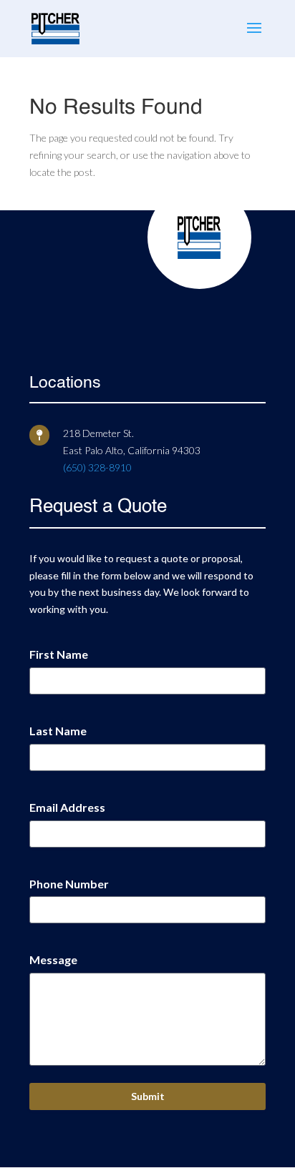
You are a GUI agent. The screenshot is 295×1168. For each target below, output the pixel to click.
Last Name (58, 730)
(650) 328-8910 (97, 467)
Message (53, 959)
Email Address (67, 807)
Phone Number (69, 883)
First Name (58, 654)
